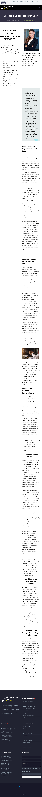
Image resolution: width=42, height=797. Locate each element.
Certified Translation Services (28, 701)
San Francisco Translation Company (8, 728)
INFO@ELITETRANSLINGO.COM (23, 1)
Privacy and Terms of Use (5, 740)
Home (17, 8)
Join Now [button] (3, 3)
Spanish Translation (26, 726)
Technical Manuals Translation (28, 715)
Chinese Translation (26, 728)
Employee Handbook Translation (29, 713)
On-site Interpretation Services (29, 708)
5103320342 (14, 1)
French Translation (26, 738)
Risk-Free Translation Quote (37, 71)
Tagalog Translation (27, 747)
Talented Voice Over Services (28, 710)
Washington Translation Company (7, 733)
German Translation (26, 735)
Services (22, 8)
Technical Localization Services (29, 704)
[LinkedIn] (34, 1)
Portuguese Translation (27, 733)
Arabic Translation (26, 731)
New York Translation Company (7, 732)
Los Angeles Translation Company (7, 729)
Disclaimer (25, 790)
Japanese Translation (27, 742)
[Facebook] (32, 1)
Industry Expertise (35, 8)
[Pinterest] (37, 1)
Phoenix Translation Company (7, 737)
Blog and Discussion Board (6, 742)
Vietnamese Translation (27, 740)
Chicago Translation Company (6, 731)
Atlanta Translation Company (6, 735)
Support (20, 790)
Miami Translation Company (6, 736)
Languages (28, 8)
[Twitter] (36, 1)
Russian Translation (26, 744)
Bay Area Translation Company (7, 727)
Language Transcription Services (29, 706)
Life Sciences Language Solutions (29, 717)
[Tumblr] (39, 1)
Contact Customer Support (26, 71)
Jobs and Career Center (5, 739)
